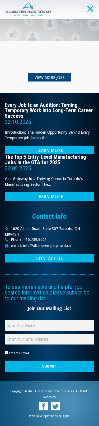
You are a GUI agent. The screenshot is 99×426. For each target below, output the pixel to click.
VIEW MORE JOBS (50, 77)
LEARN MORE (49, 150)
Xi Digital (64, 416)
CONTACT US (49, 258)
